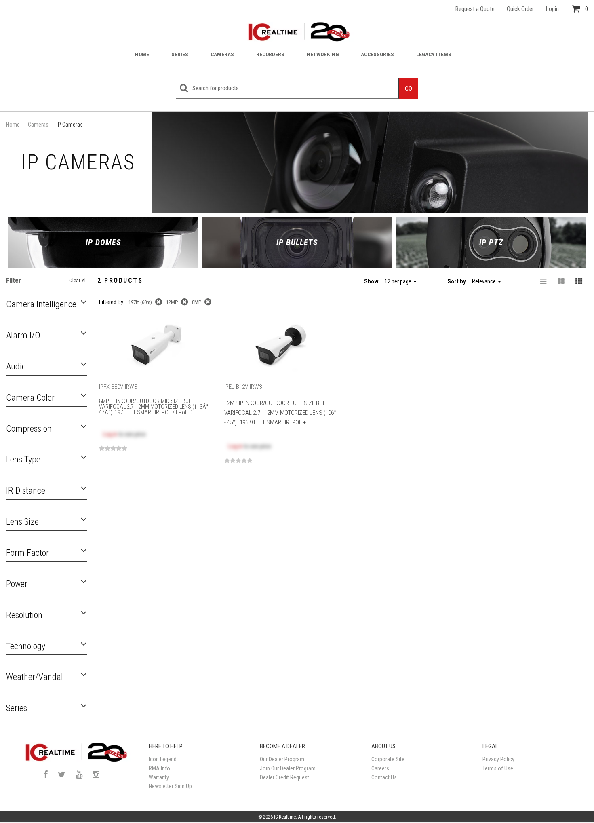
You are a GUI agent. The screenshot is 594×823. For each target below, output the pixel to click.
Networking (323, 54)
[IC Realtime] (297, 32)
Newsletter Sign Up (170, 786)
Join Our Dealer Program (288, 768)
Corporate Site (387, 759)
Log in (110, 434)
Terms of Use (497, 768)
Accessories (377, 54)
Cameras (222, 54)
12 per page (399, 281)
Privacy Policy (498, 759)
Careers (380, 768)
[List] (543, 281)
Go (408, 88)
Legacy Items (433, 54)
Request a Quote (475, 9)
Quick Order (520, 9)
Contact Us (384, 777)
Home (142, 54)
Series (179, 54)
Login (552, 9)
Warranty (159, 777)
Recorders (270, 54)
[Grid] (579, 281)
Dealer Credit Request (284, 777)
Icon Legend (163, 759)
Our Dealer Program (282, 759)
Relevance (484, 281)
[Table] (561, 281)
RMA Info (159, 768)
